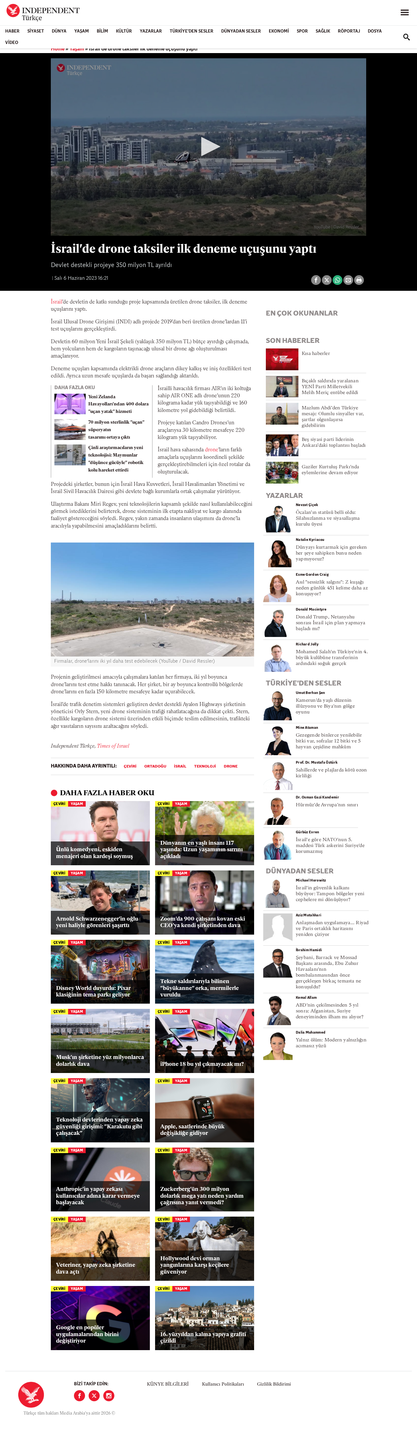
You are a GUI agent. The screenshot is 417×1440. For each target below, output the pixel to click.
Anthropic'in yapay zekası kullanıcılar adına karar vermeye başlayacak (98, 1196)
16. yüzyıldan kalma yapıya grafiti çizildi (203, 1338)
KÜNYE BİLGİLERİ (168, 1384)
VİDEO (11, 43)
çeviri (130, 767)
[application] (208, 147)
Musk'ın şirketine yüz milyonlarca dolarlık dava (100, 1061)
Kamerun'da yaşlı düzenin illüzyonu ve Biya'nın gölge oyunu (325, 706)
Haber (12, 31)
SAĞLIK (323, 31)
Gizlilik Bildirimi (274, 1384)
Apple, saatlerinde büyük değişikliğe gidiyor (192, 1130)
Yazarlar (151, 31)
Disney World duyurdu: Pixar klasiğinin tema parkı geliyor (93, 992)
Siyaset (35, 31)
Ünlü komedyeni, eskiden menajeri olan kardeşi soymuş (94, 853)
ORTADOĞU (155, 767)
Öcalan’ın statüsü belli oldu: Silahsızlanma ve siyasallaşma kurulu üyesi (328, 518)
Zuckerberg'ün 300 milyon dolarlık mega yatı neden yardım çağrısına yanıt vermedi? (202, 1196)
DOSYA (375, 31)
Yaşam (81, 31)
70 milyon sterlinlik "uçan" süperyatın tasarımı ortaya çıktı (116, 430)
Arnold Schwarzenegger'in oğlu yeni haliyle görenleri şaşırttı (97, 922)
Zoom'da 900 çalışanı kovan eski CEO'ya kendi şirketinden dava (202, 922)
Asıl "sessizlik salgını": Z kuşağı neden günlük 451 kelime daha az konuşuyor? (332, 588)
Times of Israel (113, 746)
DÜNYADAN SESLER (241, 31)
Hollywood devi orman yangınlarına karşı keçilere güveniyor (194, 1265)
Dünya (59, 31)
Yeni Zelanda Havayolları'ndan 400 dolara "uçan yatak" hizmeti (118, 405)
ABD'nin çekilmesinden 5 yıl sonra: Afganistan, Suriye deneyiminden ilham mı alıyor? (330, 1011)
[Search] (406, 37)
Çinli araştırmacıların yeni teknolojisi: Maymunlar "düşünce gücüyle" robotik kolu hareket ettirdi (115, 459)
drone (211, 450)
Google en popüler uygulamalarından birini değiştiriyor (87, 1334)
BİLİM (102, 31)
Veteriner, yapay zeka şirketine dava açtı (95, 1269)
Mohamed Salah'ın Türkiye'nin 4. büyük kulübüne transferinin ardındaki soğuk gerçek (332, 658)
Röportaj (349, 31)
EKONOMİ (279, 31)
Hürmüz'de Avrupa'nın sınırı (327, 805)
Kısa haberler (316, 353)
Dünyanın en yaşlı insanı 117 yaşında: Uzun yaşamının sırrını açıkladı (201, 849)
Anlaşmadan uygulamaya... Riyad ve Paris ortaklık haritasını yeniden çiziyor (332, 929)
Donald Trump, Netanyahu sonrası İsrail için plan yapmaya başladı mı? (330, 623)
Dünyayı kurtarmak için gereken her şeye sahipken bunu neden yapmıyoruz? (331, 553)
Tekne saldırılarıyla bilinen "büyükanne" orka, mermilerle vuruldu (199, 988)
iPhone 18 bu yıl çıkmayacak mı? (202, 1064)
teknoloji (205, 767)
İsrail (56, 302)
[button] (208, 146)
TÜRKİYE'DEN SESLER (191, 31)
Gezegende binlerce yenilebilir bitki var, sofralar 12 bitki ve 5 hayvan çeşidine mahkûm (329, 741)
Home (58, 49)
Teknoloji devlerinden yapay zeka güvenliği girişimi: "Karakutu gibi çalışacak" (99, 1126)
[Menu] (404, 12)
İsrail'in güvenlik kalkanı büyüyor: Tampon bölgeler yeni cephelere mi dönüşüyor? (330, 894)
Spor (302, 31)
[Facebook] (79, 1395)
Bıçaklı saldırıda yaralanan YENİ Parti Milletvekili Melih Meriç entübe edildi (330, 387)
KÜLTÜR (124, 31)
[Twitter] (94, 1395)
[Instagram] (108, 1395)
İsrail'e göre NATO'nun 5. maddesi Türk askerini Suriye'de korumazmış (330, 846)
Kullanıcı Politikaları (223, 1384)
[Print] (359, 280)
